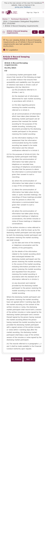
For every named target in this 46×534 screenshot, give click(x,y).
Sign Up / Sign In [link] (33, 12)
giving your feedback (23, 7)
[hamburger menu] (3, 12)
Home (5, 19)
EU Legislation (12, 50)
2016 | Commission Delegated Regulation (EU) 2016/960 (21, 22)
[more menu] (43, 12)
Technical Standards (19, 19)
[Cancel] (43, 37)
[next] (41, 32)
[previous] (35, 32)
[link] (11, 12)
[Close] (43, 2)
